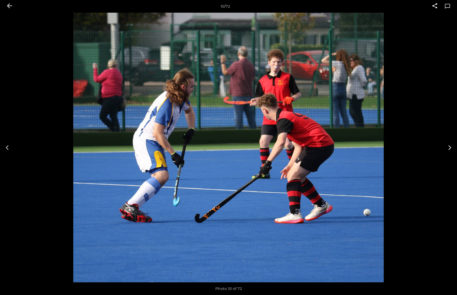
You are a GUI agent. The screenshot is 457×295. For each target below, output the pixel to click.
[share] (435, 6)
